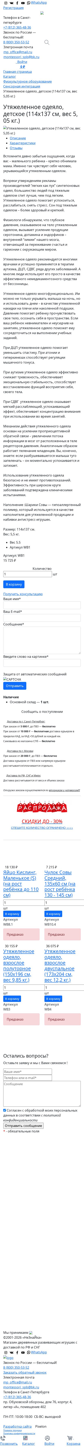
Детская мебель (19, 1252)
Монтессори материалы (26, 1187)
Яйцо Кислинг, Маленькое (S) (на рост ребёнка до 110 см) (21, 883)
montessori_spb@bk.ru (21, 57)
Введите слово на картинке (26, 656)
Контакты (14, 1326)
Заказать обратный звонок (24, 1372)
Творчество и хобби (23, 1268)
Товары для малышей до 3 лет (30, 1219)
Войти (21, 62)
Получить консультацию (23, 594)
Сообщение (13, 624)
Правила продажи (12, 1430)
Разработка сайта (17, 1426)
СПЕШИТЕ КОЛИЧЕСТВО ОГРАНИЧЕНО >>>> (42, 828)
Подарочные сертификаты (28, 1178)
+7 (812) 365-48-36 (17, 27)
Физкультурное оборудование (31, 1277)
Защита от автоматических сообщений (34, 674)
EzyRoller (14, 1146)
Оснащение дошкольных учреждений (37, 1285)
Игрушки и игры (19, 1228)
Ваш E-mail (12, 611)
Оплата (12, 1301)
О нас (11, 1293)
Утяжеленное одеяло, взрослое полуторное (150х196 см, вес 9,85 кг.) (18, 965)
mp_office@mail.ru (17, 52)
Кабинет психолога (22, 1195)
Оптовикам (16, 1318)
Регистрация (13, 8)
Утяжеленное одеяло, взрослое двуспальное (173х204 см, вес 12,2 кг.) (59, 965)
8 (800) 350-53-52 (16, 42)
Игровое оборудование (25, 1236)
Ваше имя (12, 599)
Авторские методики (23, 1211)
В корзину (14, 584)
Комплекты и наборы (24, 1170)
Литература (16, 1244)
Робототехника (19, 1203)
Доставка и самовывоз (25, 1309)
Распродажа (16, 1162)
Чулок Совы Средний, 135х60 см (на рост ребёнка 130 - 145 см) (59, 883)
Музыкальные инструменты (29, 1260)
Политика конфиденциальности (19, 1433)
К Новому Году (18, 1154)
